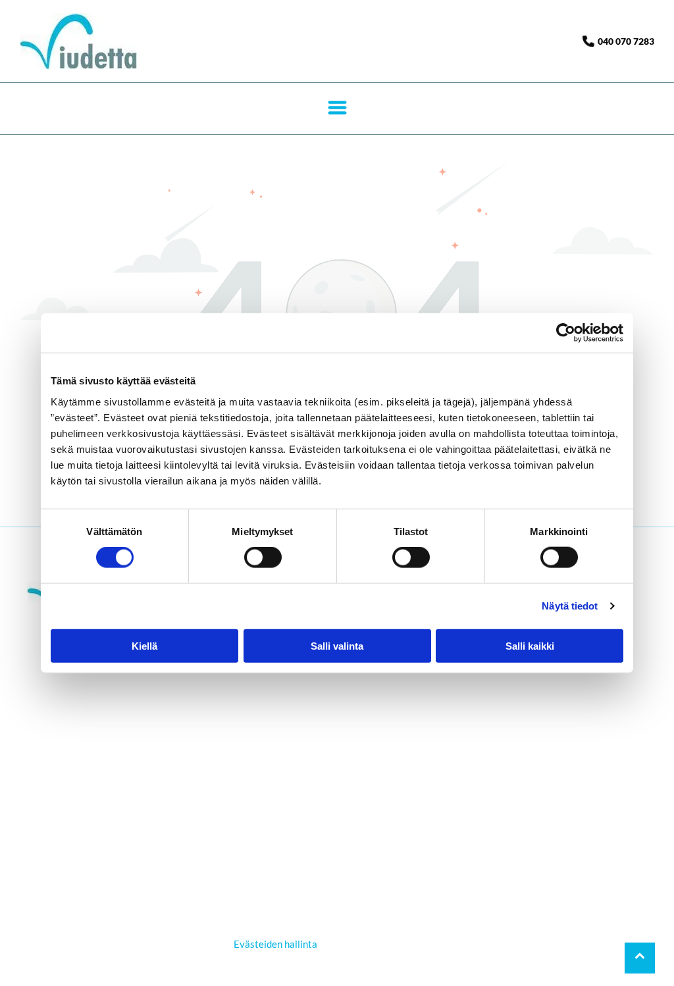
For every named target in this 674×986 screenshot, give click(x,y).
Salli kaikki (530, 645)
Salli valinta (337, 645)
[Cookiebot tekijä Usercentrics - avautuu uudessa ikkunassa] (565, 333)
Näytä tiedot (570, 605)
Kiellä (144, 645)
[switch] (263, 557)
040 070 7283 (626, 41)
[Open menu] (337, 108)
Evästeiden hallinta (275, 944)
